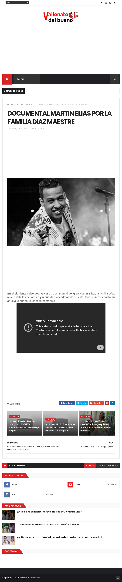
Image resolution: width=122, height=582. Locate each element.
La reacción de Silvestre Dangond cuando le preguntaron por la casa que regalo (24, 426)
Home (10, 104)
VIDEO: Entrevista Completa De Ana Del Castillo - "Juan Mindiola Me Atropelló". (60, 427)
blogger (90, 465)
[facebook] (102, 3)
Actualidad (19, 104)
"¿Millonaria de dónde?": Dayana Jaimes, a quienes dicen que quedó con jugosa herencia (95, 426)
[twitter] (114, 3)
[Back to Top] (118, 578)
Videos (29, 104)
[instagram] (110, 3)
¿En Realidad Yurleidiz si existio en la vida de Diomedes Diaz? (49, 511)
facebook (113, 465)
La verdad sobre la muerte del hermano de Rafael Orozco (48, 524)
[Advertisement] (61, 49)
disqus (101, 465)
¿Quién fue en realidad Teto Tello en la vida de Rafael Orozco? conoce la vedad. (59, 537)
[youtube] (106, 3)
